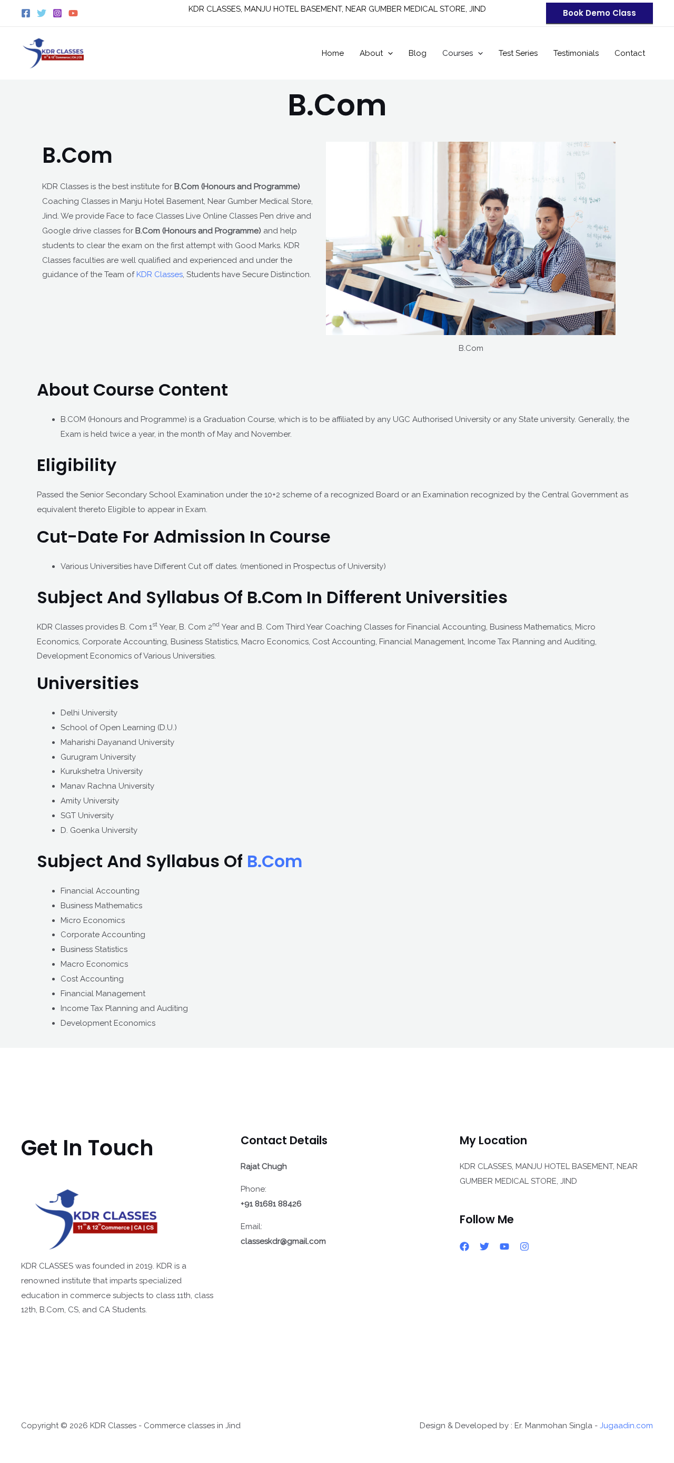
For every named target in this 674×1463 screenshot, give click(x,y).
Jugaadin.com (626, 1425)
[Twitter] (41, 13)
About (371, 53)
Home (333, 53)
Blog (418, 53)
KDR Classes (159, 274)
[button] (599, 13)
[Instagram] (57, 13)
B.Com (274, 861)
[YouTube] (73, 13)
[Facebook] (26, 13)
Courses (457, 53)
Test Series (518, 53)
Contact (629, 53)
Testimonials (576, 53)
